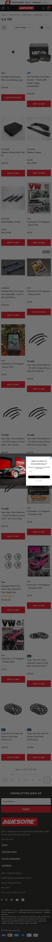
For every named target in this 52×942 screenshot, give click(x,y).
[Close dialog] (50, 458)
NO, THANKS (39, 480)
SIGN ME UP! (39, 477)
